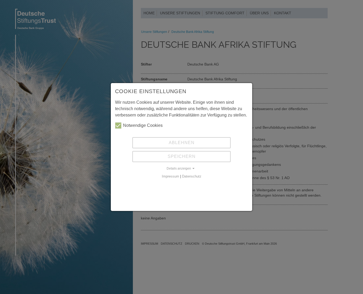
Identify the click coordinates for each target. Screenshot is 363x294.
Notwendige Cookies (143, 125)
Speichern (182, 156)
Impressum (170, 176)
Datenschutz (191, 176)
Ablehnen (182, 142)
